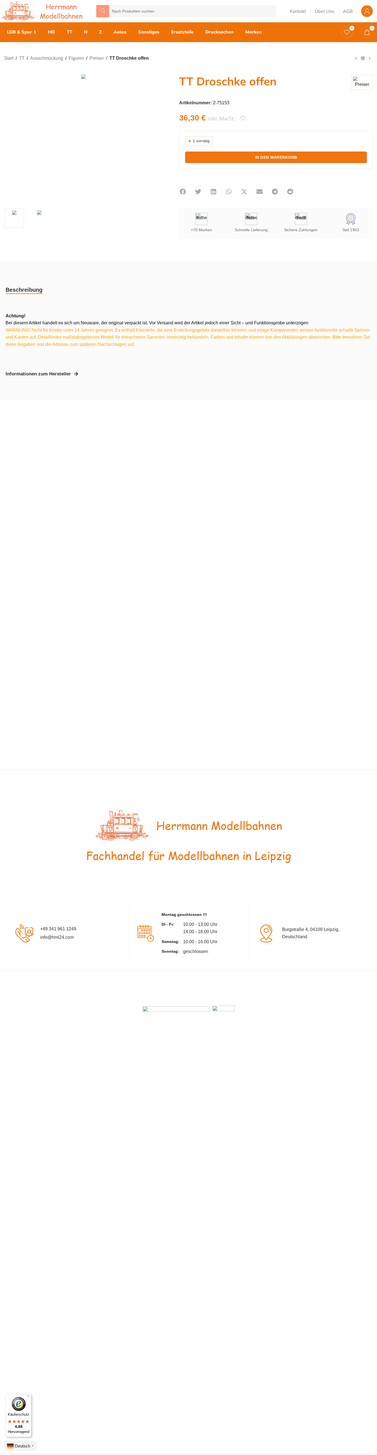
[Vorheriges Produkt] (356, 58)
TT (22, 58)
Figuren (76, 58)
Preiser (97, 58)
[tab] (24, 290)
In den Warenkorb (276, 157)
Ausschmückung (46, 58)
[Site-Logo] (43, 10)
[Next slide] (156, 137)
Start (8, 58)
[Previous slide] (9, 137)
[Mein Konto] (367, 11)
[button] (182, 191)
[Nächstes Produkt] (369, 58)
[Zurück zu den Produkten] (362, 58)
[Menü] (28, 1397)
